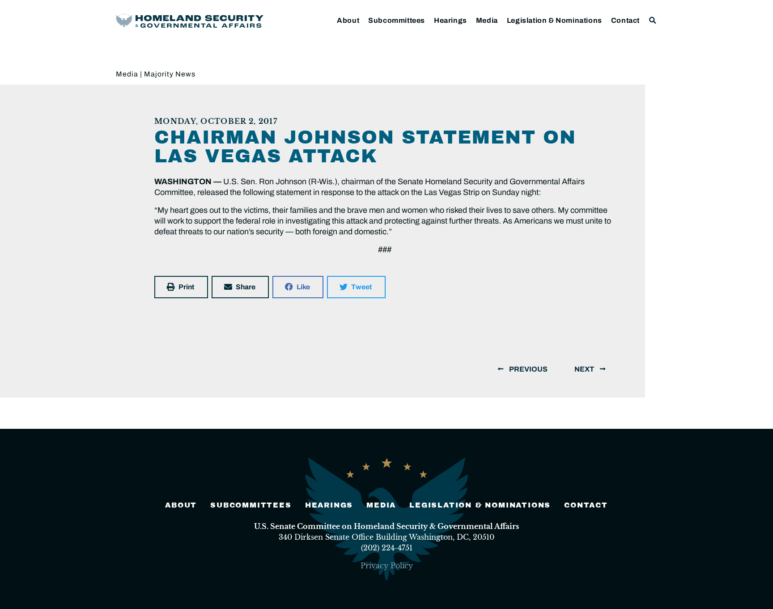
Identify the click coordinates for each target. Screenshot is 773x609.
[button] (653, 20)
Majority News (169, 74)
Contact (625, 20)
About (348, 20)
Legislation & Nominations (554, 20)
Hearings (450, 20)
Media (487, 20)
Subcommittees (396, 20)
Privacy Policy (387, 565)
